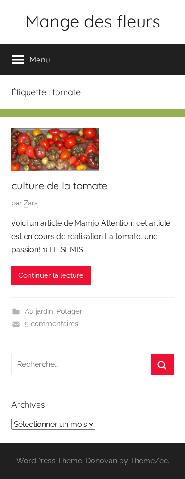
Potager (69, 311)
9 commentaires (51, 323)
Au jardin (39, 311)
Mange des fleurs (92, 21)
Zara (31, 203)
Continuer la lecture (50, 275)
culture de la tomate (59, 185)
